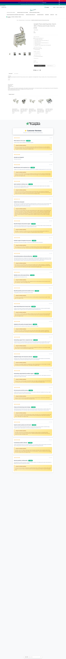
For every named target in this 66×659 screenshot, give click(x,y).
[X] (38, 70)
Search (54, 7)
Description (10, 73)
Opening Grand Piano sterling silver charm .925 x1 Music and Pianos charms (40, 110)
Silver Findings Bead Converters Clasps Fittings (15, 14)
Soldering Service (40, 14)
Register (61, 7)
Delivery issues (44, 2)
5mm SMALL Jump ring (38, 39)
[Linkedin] (40, 70)
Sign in (57, 7)
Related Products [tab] (11, 94)
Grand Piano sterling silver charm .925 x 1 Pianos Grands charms (49, 110)
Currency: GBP (3, 7)
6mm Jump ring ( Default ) (39, 38)
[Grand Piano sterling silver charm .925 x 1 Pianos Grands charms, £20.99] (49, 101)
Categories (47, 14)
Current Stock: (36, 58)
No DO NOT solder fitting (38, 48)
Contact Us (52, 14)
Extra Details (16, 73)
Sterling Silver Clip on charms (22, 12)
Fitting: (36, 36)
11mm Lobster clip (38, 41)
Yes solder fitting (37, 49)
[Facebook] (34, 70)
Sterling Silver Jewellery (30, 14)
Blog (56, 14)
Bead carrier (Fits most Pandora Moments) (41, 42)
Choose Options (16, 105)
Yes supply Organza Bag (39, 56)
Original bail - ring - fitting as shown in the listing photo (43, 45)
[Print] (37, 70)
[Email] (35, 70)
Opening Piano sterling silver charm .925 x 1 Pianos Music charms (15, 110)
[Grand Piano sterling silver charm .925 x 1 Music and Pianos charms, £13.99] (24, 101)
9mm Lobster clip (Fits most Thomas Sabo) (41, 40)
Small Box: (37, 51)
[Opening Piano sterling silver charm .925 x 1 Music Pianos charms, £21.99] (32, 101)
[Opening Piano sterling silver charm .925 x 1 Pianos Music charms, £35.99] (16, 101)
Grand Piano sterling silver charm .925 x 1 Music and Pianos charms (24, 110)
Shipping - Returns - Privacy (16, 16)
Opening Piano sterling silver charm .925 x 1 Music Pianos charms (32, 110)
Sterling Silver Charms (11, 12)
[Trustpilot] (8, 17)
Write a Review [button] (36, 29)
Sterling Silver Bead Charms (34, 12)
